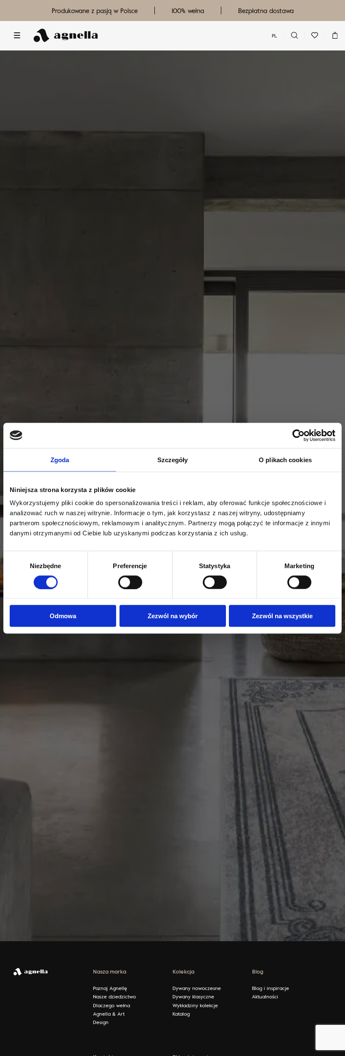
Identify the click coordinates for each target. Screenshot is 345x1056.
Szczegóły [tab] (172, 459)
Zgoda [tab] (59, 459)
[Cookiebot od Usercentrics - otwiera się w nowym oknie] (298, 435)
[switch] (130, 582)
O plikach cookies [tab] (285, 459)
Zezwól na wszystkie (282, 615)
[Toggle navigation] (17, 35)
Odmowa (63, 615)
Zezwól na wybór (173, 615)
